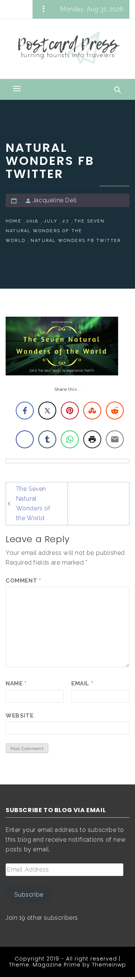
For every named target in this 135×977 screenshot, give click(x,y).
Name (16, 683)
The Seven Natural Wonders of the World (33, 503)
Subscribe (28, 894)
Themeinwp (109, 964)
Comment (23, 580)
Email (82, 683)
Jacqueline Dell (55, 200)
